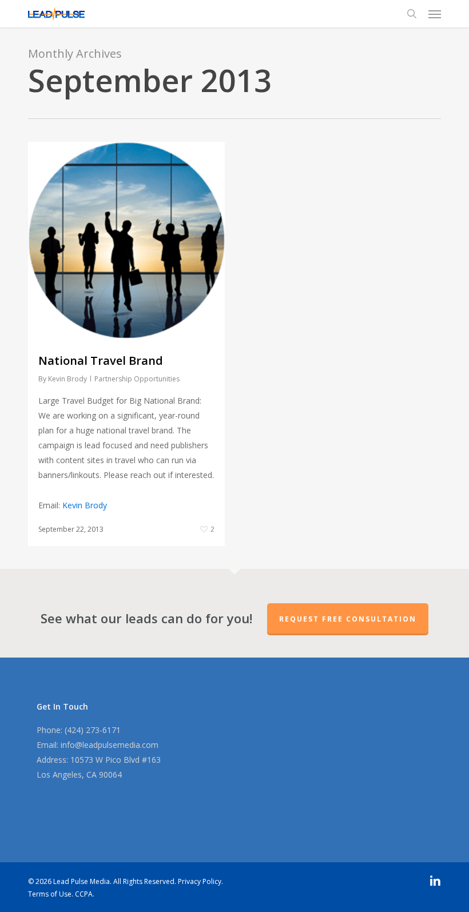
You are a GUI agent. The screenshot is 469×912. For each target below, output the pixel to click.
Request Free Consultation (347, 619)
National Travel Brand (100, 360)
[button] (434, 13)
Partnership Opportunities (137, 379)
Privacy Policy (199, 881)
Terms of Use (49, 894)
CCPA (84, 894)
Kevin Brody (67, 379)
